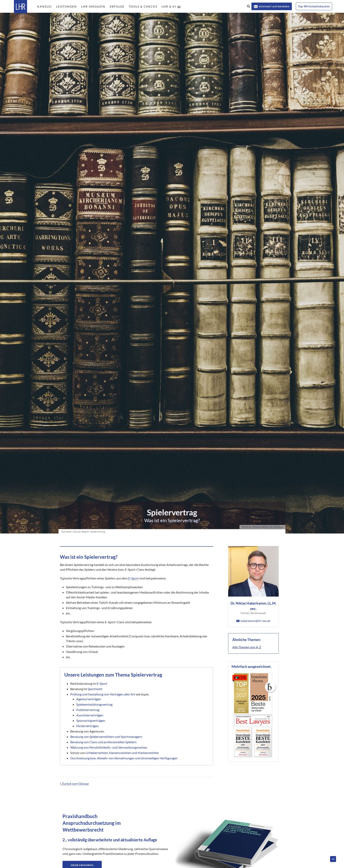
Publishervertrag (87, 710)
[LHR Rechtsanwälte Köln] (20, 8)
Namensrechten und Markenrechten (134, 753)
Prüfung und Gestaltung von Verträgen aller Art (102, 694)
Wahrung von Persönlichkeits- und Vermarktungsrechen (108, 747)
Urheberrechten (97, 753)
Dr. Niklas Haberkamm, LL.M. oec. (253, 606)
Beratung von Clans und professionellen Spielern (103, 742)
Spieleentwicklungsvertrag (94, 704)
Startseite (66, 531)
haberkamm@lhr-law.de (255, 620)
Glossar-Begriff (81, 531)
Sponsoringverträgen (90, 720)
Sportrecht (95, 689)
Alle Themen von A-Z (246, 647)
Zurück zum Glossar (75, 783)
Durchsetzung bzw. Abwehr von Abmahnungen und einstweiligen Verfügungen (124, 758)
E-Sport (133, 578)
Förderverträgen (87, 726)
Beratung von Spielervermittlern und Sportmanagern (106, 736)
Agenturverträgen (88, 699)
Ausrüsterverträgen (89, 715)
